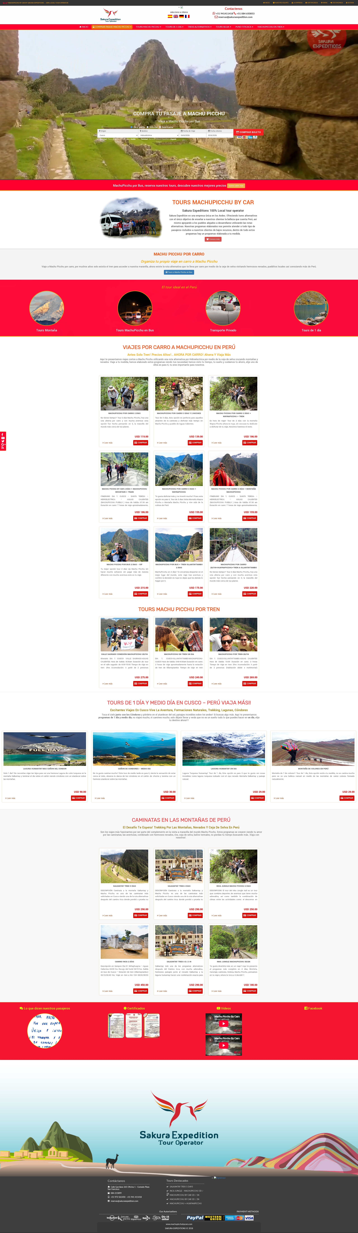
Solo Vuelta (167, 127)
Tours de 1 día (311, 330)
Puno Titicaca (243, 27)
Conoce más (214, 239)
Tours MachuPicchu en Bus (135, 330)
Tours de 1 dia (173, 27)
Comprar (142, 442)
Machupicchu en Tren (270, 27)
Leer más (108, 442)
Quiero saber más (236, 186)
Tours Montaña (46, 330)
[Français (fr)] (187, 16)
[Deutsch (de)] (181, 16)
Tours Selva (222, 27)
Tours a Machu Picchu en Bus (179, 272)
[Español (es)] (170, 16)
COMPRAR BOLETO (250, 132)
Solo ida (153, 127)
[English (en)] (176, 16)
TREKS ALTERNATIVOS (199, 27)
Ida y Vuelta (139, 127)
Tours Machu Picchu (147, 27)
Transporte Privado (223, 330)
